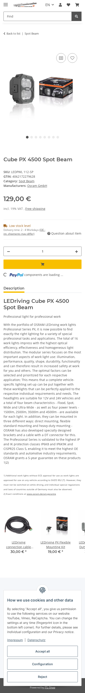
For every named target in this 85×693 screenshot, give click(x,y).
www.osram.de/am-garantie (41, 493)
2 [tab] (31, 137)
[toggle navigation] (5, 2)
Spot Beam (26, 181)
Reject (42, 677)
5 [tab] (44, 137)
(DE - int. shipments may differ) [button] (24, 232)
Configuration (42, 664)
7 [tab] (53, 137)
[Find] (76, 16)
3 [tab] (36, 137)
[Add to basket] (6, 47)
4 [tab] (40, 137)
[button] (60, 4)
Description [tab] (13, 288)
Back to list (13, 33)
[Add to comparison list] (61, 58)
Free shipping (35, 209)
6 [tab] (49, 137)
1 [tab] (27, 137)
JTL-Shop (50, 687)
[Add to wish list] (72, 58)
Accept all (42, 651)
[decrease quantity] (8, 251)
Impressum (15, 640)
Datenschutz (36, 640)
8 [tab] (57, 137)
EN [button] (47, 4)
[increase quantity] (76, 251)
